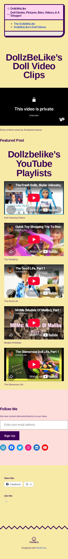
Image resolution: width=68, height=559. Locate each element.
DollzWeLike (18, 8)
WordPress (41, 548)
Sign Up (9, 435)
